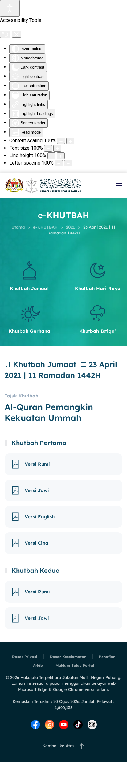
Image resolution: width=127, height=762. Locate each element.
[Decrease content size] (61, 141)
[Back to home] (43, 185)
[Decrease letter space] (59, 163)
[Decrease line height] (51, 155)
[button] (119, 185)
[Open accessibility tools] (10, 8)
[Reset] (5, 34)
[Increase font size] (57, 148)
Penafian (107, 656)
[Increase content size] (70, 141)
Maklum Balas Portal (74, 665)
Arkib (38, 665)
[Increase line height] (61, 155)
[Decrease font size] (48, 148)
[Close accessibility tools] (16, 34)
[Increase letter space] (68, 163)
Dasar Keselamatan (68, 656)
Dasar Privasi (24, 656)
